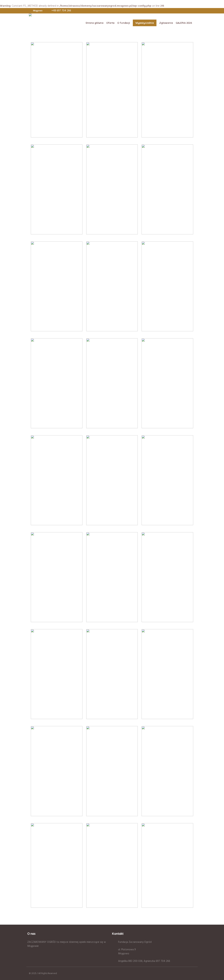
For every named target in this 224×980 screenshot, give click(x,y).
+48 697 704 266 (61, 11)
